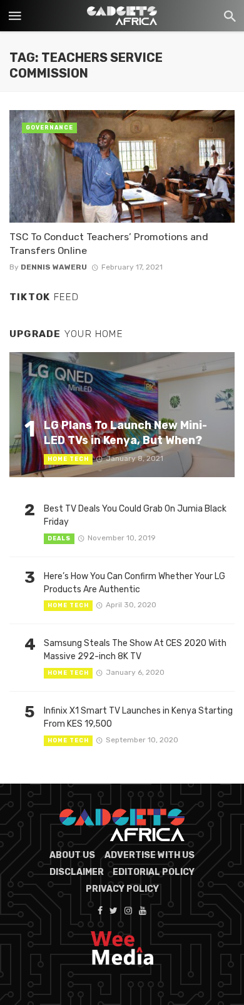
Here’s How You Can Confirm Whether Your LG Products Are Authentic (134, 583)
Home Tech (68, 459)
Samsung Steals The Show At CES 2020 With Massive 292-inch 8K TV (135, 650)
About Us (72, 855)
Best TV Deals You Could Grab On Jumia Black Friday (135, 515)
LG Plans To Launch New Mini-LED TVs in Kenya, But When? (125, 432)
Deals (59, 538)
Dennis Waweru (54, 267)
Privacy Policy (122, 889)
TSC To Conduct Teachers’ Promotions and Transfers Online (108, 243)
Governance (49, 127)
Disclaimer (76, 872)
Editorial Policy (154, 872)
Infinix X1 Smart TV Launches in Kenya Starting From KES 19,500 (138, 717)
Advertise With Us (149, 855)
